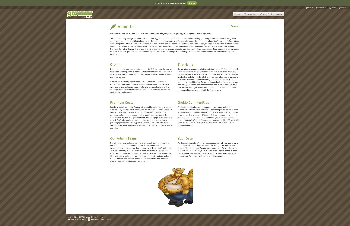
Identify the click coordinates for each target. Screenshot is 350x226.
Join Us (333, 7)
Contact (310, 7)
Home (237, 14)
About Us (265, 14)
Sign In (343, 7)
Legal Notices (91, 217)
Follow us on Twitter (78, 219)
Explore (192, 3)
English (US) (322, 7)
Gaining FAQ (251, 14)
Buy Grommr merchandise (101, 219)
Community (277, 14)
